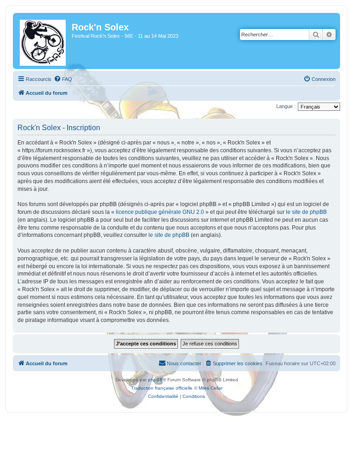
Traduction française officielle (162, 388)
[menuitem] (63, 79)
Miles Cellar (210, 388)
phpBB (155, 379)
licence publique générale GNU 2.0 (160, 212)
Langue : (286, 106)
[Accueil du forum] (43, 41)
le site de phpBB (306, 212)
